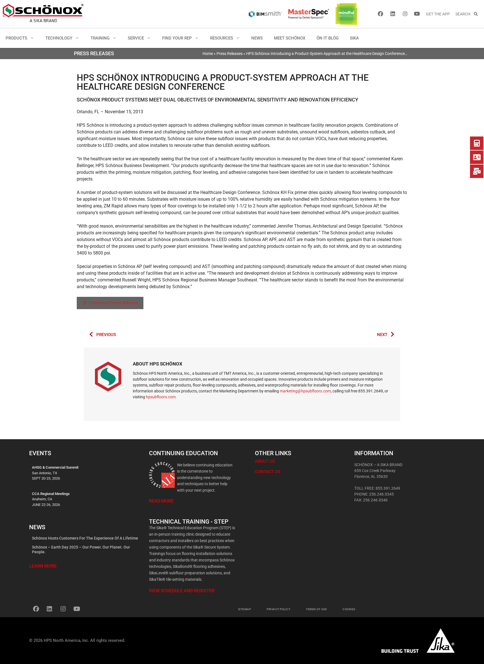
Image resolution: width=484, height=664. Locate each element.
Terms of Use (316, 609)
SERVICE (136, 38)
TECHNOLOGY (58, 38)
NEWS (257, 38)
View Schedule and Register (182, 590)
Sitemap (244, 609)
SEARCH (464, 14)
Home (208, 53)
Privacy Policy (278, 609)
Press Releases (230, 53)
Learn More (43, 566)
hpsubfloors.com (161, 397)
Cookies (349, 609)
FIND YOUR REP (177, 38)
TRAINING (100, 38)
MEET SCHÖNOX (289, 38)
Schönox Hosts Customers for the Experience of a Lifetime (85, 538)
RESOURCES (221, 38)
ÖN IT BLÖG (328, 38)
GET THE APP (438, 14)
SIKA (354, 38)
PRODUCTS (16, 38)
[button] (33, 38)
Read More (161, 501)
